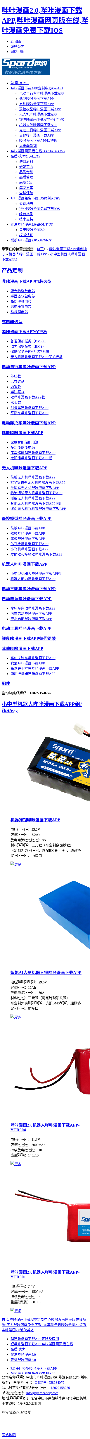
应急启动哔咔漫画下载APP (31, 619)
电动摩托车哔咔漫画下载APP (29, 423)
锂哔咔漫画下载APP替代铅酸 (41, 119)
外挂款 (15, 376)
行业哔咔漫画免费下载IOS (39, 209)
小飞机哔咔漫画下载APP (29, 549)
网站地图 (17, 52)
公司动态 (26, 203)
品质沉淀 (26, 182)
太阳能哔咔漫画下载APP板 (31, 458)
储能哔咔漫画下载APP (36, 99)
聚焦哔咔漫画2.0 (23, 1354)
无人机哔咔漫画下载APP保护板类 (36, 357)
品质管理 (26, 177)
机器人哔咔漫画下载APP (38, 125)
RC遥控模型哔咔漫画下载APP (33, 1368)
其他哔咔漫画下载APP (36, 135)
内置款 (15, 387)
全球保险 (26, 193)
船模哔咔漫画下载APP (27, 533)
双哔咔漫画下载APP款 (27, 397)
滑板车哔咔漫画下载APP (29, 408)
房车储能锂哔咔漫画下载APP (32, 453)
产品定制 (12, 270)
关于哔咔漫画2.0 (32, 230)
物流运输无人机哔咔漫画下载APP (36, 493)
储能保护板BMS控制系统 (29, 352)
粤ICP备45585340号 (49, 1382)
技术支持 (26, 219)
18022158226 (60, 1388)
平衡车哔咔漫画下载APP (29, 413)
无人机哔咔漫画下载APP (38, 114)
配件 (6, 683)
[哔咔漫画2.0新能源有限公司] (26, 73)
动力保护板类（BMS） (28, 346)
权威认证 (26, 235)
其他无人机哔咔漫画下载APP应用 (36, 503)
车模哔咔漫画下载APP (27, 539)
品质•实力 (25, 156)
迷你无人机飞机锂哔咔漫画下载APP (38, 509)
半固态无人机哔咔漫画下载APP (34, 488)
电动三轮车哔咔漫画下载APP (29, 588)
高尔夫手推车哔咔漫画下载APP (34, 668)
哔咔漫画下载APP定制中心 (36, 88)
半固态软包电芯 (22, 296)
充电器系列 (28, 146)
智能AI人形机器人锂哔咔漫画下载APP (45, 972)
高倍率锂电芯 (20, 301)
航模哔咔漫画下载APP (27, 528)
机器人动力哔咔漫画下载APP (32, 579)
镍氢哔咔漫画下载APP (27, 663)
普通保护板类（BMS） (28, 341)
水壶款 (15, 402)
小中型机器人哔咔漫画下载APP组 (36, 574)
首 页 (19, 83)
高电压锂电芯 (20, 307)
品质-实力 (18, 1349)
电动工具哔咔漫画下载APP (40, 130)
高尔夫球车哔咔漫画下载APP (32, 658)
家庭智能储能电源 (24, 442)
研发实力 (26, 167)
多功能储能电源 (22, 447)
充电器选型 (12, 321)
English (15, 41)
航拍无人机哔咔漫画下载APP (32, 477)
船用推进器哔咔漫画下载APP (32, 674)
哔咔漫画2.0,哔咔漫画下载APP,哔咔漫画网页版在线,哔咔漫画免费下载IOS (45, 20)
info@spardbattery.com (42, 1393)
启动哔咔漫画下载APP (36, 104)
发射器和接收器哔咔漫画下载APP (36, 554)
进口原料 (26, 161)
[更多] (15, 864)
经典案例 (26, 214)
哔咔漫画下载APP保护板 (38, 140)
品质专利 (26, 172)
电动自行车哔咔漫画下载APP (41, 93)
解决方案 (26, 188)
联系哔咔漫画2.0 (31, 240)
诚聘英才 (17, 46)
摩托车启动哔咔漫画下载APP (32, 608)
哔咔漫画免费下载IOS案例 (35, 198)
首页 (40, 249)
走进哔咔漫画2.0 (31, 224)
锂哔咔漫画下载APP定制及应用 (34, 1339)
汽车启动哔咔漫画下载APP (31, 613)
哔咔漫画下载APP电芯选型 (27, 281)
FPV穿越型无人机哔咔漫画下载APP (38, 482)
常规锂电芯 (19, 312)
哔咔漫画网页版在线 (37, 151)
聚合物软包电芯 (22, 291)
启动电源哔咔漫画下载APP (27, 598)
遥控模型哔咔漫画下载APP (40, 109)
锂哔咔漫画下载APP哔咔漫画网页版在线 (41, 1344)
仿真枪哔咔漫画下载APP (29, 544)
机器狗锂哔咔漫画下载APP (35, 820)
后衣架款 (17, 381)
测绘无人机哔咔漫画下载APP (32, 498)
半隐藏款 (17, 392)
